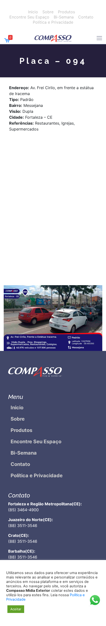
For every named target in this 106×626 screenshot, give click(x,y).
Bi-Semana (64, 17)
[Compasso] (53, 38)
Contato (85, 17)
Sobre (47, 11)
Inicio (33, 11)
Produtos (66, 11)
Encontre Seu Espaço (29, 17)
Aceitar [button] (15, 609)
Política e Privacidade (53, 22)
